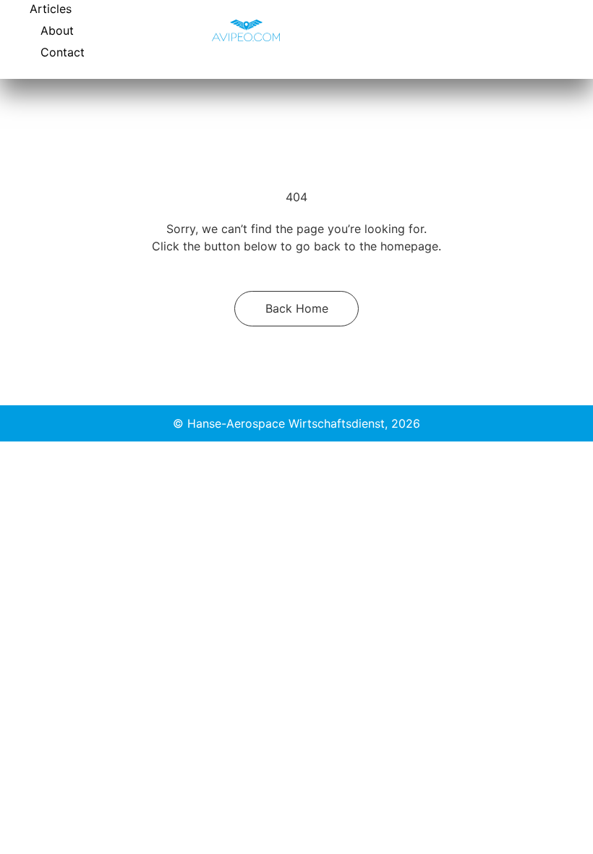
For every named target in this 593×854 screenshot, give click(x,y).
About (57, 30)
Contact (62, 52)
